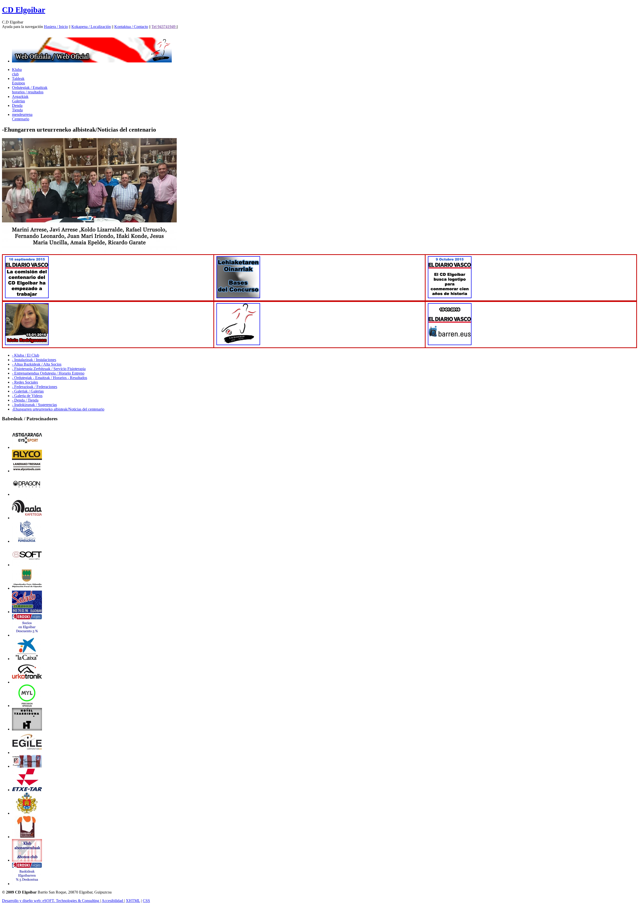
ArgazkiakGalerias (20, 98)
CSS (146, 901)
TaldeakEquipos (18, 80)
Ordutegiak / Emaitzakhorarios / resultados (29, 89)
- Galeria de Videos (27, 396)
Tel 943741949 (164, 26)
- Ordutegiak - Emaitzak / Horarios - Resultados (49, 378)
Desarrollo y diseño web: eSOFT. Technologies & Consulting (51, 901)
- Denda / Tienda (25, 400)
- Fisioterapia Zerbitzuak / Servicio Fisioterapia (49, 369)
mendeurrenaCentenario (22, 116)
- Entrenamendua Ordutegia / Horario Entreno (48, 373)
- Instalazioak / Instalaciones (34, 360)
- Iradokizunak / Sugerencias (34, 405)
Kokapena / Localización (91, 26)
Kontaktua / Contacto (131, 26)
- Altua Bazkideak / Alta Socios (36, 364)
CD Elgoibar (23, 9)
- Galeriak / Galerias (28, 391)
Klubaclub (17, 71)
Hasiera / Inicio (56, 26)
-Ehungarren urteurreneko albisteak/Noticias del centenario (58, 409)
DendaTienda (17, 107)
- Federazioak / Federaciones (34, 387)
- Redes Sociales (25, 382)
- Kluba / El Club (25, 355)
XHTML (133, 901)
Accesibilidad (113, 901)
